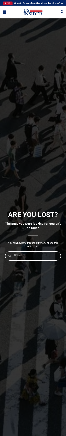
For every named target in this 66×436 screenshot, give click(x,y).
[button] (4, 12)
